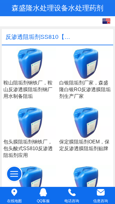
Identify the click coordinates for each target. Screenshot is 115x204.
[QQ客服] (43, 192)
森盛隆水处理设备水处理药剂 (57, 8)
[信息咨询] (100, 192)
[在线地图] (14, 192)
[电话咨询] (72, 192)
